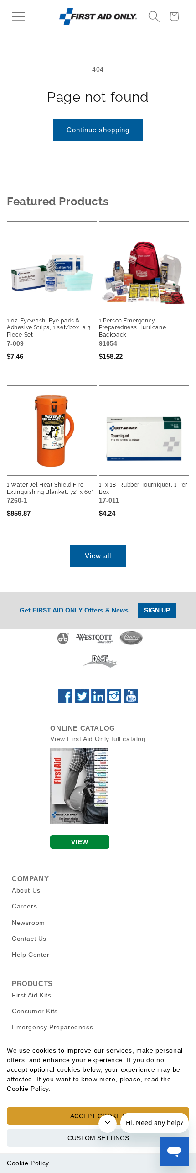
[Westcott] (94, 643)
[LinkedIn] (98, 701)
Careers (24, 906)
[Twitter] (82, 701)
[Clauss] (131, 643)
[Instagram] (114, 701)
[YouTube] (131, 701)
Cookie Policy (28, 1163)
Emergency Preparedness (52, 1027)
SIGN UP (157, 610)
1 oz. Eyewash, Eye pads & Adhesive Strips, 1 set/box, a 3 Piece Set (49, 327)
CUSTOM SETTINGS (98, 1138)
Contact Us (29, 938)
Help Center (31, 954)
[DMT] (100, 667)
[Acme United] (63, 643)
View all (98, 556)
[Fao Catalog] (79, 821)
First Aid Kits (31, 995)
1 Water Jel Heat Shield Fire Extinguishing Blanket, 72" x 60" (50, 488)
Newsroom (28, 922)
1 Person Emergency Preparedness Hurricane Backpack (132, 327)
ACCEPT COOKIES (98, 1116)
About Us (26, 890)
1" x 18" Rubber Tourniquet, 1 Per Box (143, 488)
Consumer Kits (35, 1011)
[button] (18, 16)
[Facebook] (65, 701)
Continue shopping (98, 130)
